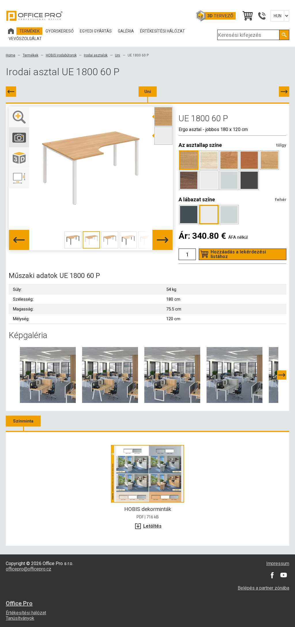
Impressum (277, 563)
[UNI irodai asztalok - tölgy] (48, 374)
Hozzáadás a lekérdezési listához (238, 254)
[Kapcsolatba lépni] (261, 16)
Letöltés (152, 526)
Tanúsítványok (20, 618)
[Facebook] (272, 575)
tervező (220, 15)
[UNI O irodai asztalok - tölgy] (172, 374)
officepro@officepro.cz (28, 569)
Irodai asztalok (95, 55)
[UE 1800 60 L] (11, 91)
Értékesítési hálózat (26, 612)
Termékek (30, 55)
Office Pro (34, 16)
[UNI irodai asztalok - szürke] (234, 374)
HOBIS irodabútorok (61, 55)
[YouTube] (283, 575)
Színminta (23, 421)
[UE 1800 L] (284, 91)
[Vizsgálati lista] (247, 16)
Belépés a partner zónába (263, 588)
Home (10, 55)
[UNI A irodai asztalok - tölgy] (110, 374)
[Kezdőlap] (11, 31)
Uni (117, 55)
